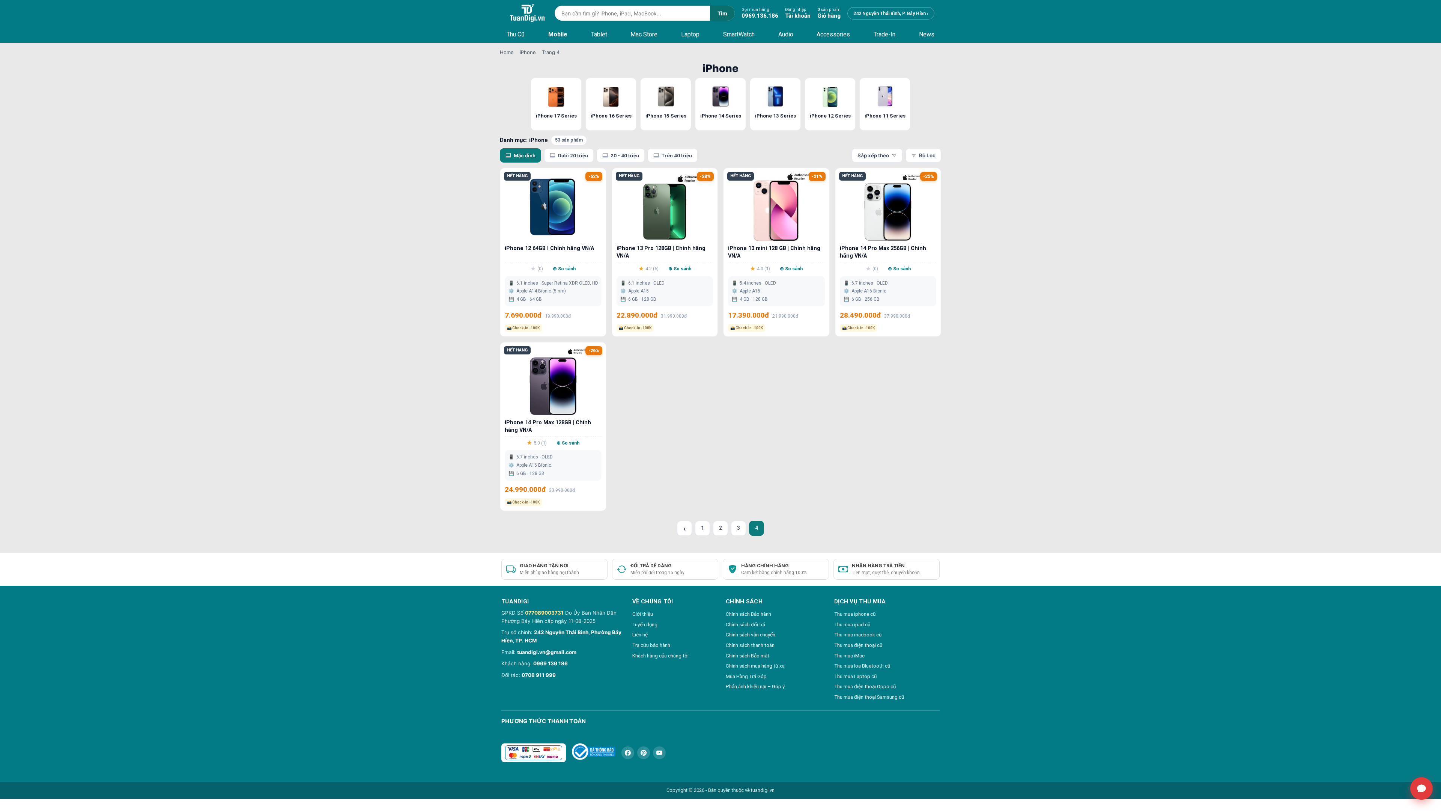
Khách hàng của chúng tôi (660, 656)
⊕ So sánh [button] (564, 268)
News (926, 34)
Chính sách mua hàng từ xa (755, 666)
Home (507, 52)
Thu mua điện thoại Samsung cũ (869, 697)
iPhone (528, 52)
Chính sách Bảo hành (748, 614)
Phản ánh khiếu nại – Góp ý (755, 686)
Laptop (690, 34)
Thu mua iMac (849, 656)
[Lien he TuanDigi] (1421, 788)
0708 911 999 (539, 675)
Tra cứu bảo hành (651, 645)
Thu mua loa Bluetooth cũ (862, 666)
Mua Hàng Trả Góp (746, 676)
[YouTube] (659, 752)
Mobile (557, 34)
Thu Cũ (516, 34)
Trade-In (884, 34)
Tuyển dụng (644, 624)
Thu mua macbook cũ (857, 635)
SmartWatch (739, 34)
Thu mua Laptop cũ (855, 676)
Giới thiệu (642, 614)
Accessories (833, 34)
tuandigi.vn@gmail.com (546, 652)
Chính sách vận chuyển (750, 635)
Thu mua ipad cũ (852, 624)
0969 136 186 (550, 663)
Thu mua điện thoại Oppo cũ (865, 686)
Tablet (599, 34)
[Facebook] (627, 752)
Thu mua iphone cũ (854, 614)
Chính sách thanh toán (750, 645)
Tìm (722, 13)
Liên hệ (640, 635)
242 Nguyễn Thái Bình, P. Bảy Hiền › (890, 13)
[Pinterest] (643, 752)
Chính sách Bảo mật (747, 656)
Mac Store (643, 34)
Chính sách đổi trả (745, 624)
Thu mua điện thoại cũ (858, 645)
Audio (785, 34)
